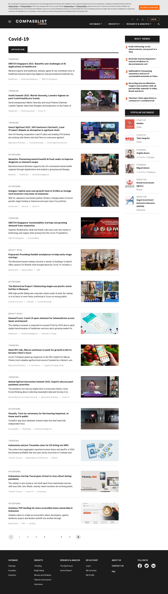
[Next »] (78, 537)
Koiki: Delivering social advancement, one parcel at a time (143, 49)
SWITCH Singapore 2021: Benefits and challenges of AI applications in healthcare (37, 65)
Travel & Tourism (15, 458)
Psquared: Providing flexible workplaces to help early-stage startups (40, 256)
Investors (12, 575)
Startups (12, 566)
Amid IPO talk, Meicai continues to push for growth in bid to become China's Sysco (40, 351)
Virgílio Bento (143, 153)
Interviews (14, 155)
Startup (141, 120)
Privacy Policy (26, 6)
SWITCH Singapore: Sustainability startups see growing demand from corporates (37, 224)
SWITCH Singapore (49, 79)
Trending (13, 59)
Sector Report (66, 570)
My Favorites (91, 570)
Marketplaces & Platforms (37, 458)
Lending (32, 523)
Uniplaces (152, 172)
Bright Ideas (15, 250)
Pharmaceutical (28, 111)
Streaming (41, 492)
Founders (12, 570)
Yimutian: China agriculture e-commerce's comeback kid (143, 99)
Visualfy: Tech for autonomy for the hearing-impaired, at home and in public (38, 415)
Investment (13, 206)
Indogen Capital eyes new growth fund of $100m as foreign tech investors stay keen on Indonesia (39, 192)
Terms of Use (13, 6)
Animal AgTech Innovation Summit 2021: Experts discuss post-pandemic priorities (41, 383)
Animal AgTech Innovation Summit (23, 397)
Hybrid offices (27, 270)
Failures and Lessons (42, 580)
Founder (141, 150)
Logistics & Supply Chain (54, 365)
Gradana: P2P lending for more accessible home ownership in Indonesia (40, 509)
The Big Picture (66, 566)
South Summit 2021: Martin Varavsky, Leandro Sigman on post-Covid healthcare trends (38, 97)
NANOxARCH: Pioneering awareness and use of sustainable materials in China (143, 73)
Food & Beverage (36, 143)
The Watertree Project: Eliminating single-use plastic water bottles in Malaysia (40, 288)
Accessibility (13, 429)
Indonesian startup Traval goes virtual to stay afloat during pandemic (39, 477)
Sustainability (33, 238)
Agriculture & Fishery (17, 143)
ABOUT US (116, 560)
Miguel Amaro (143, 167)
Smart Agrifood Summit (57, 143)
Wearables (27, 429)
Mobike (139, 123)
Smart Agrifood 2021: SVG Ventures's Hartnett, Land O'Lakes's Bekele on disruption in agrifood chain (36, 129)
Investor (141, 180)
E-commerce (34, 365)
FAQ (113, 571)
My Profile (90, 575)
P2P (23, 523)
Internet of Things (49, 334)
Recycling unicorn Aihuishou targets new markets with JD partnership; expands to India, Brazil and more (143, 87)
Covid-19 (42, 111)
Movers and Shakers (42, 575)
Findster (151, 157)
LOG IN (153, 19)
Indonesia (140, 210)
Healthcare (13, 79)
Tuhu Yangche (143, 138)
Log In (88, 566)
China (138, 127)
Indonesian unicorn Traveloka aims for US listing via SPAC (38, 445)
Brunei (139, 190)
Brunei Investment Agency (145, 184)
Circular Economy (15, 302)
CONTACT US (118, 566)
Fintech (55, 458)
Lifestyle (30, 302)
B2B (38, 270)
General (25, 206)
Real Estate (13, 270)
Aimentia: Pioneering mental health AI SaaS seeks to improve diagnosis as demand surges (40, 160)
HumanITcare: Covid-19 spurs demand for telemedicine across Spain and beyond (41, 319)
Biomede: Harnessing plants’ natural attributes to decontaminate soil (142, 61)
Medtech (12, 175)
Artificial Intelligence (29, 79)
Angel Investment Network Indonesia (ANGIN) (145, 203)
